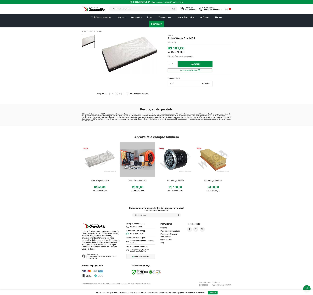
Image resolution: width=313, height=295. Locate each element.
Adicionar (104, 175)
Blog (162, 243)
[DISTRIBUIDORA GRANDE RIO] (94, 8)
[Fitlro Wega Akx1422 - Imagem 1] (88, 41)
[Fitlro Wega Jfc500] (175, 167)
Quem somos (166, 239)
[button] (88, 41)
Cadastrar (216, 10)
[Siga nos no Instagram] (202, 229)
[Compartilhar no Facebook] (109, 94)
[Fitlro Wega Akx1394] (137, 167)
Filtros (91, 31)
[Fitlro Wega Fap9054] (213, 167)
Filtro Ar (99, 31)
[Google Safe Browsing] (155, 272)
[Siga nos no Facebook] (189, 229)
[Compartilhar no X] (116, 94)
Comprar (195, 63)
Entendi (213, 293)
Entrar (206, 10)
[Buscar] (173, 8)
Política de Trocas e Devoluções (168, 235)
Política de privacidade (170, 231)
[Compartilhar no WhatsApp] (113, 94)
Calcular (205, 84)
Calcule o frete (174, 78)
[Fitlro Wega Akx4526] (100, 167)
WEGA (170, 35)
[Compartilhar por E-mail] (120, 94)
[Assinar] (178, 215)
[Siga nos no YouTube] (195, 229)
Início (84, 31)
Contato (163, 228)
